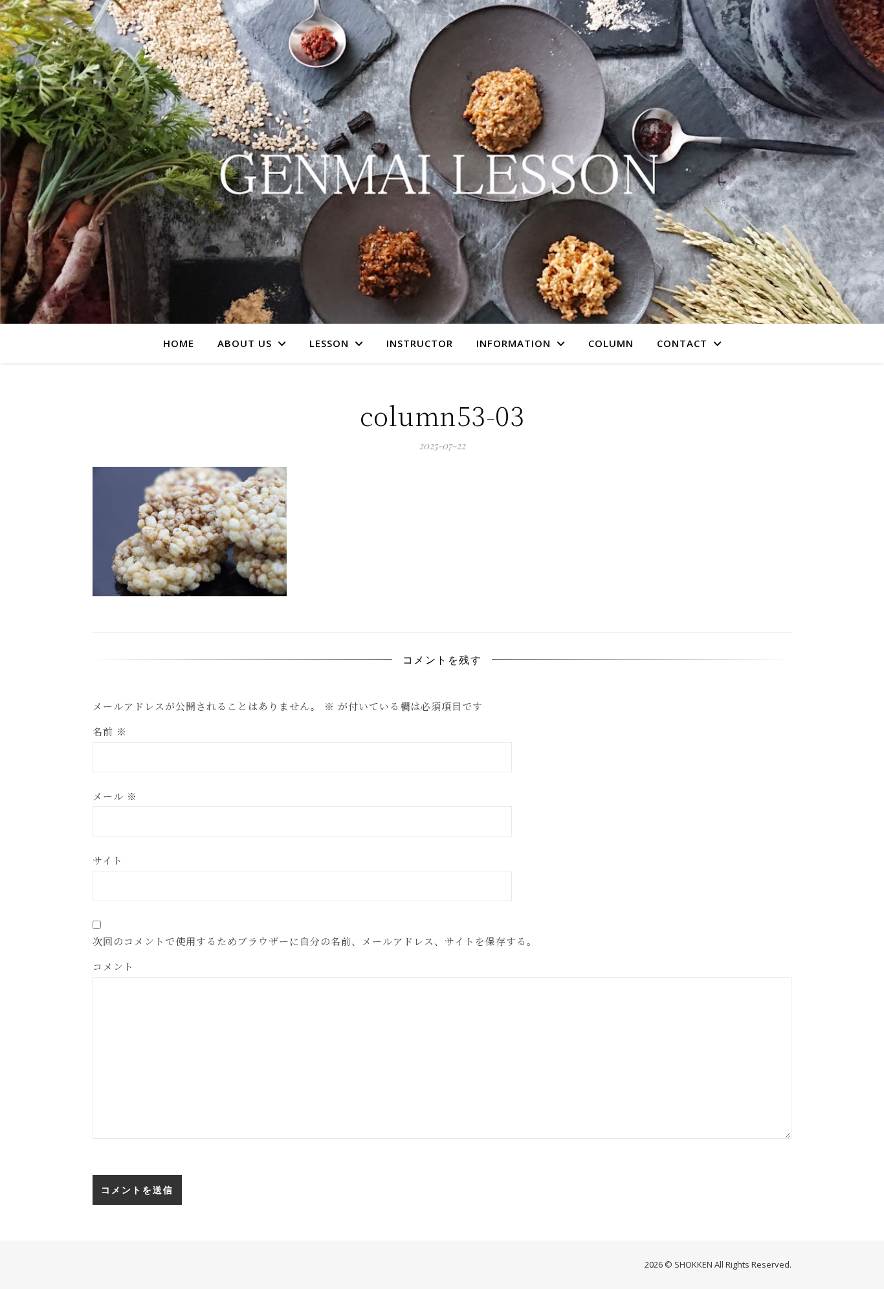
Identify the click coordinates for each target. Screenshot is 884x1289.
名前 (110, 731)
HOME (178, 343)
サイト (108, 860)
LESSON (329, 343)
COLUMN (611, 343)
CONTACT (682, 343)
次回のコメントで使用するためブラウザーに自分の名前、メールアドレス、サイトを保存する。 (315, 941)
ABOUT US (244, 343)
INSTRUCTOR (419, 343)
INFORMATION (513, 343)
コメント (113, 966)
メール (115, 796)
